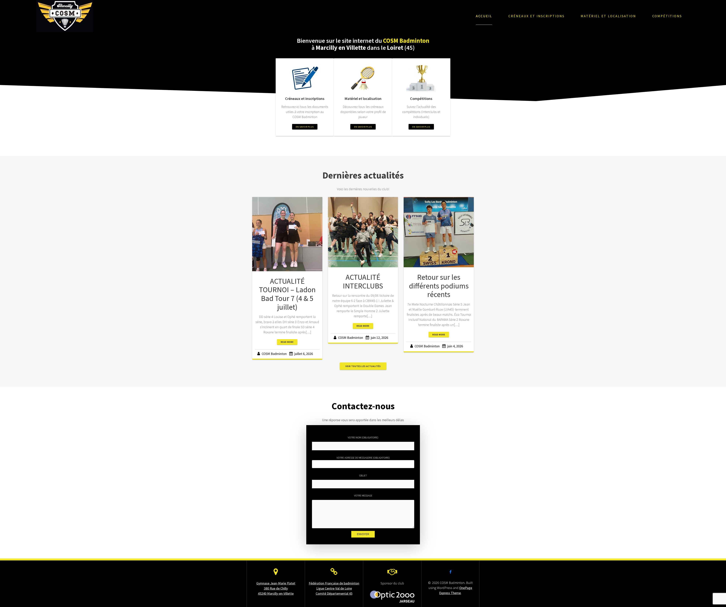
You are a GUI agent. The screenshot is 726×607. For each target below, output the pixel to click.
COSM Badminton (274, 353)
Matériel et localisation (608, 16)
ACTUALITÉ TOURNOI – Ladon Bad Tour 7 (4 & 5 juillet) (287, 294)
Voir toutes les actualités (363, 366)
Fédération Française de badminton (334, 583)
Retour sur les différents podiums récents (439, 285)
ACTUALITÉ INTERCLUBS (363, 281)
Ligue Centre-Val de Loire (334, 588)
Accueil (484, 16)
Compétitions (667, 16)
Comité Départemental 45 (334, 593)
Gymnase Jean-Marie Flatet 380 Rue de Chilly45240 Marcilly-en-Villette (275, 588)
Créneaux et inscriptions (536, 16)
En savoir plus (305, 126)
